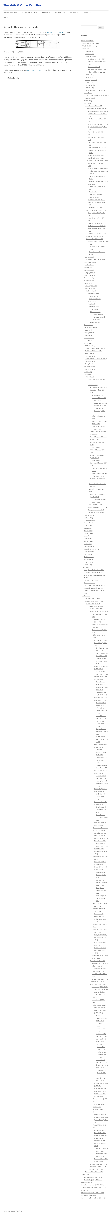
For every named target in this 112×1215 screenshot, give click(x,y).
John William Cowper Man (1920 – (102, 1054)
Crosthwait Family (89, 520)
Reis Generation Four (35, 70)
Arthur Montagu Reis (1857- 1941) (97, 108)
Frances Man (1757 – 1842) (98, 1164)
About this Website (10, 13)
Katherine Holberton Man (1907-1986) (101, 752)
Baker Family (88, 101)
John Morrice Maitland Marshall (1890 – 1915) (101, 882)
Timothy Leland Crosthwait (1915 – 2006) (102, 809)
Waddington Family (91, 80)
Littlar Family (88, 565)
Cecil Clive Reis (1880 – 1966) (97, 148)
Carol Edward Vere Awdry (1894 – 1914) (93, 1188)
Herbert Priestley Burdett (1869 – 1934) (93, 1198)
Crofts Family (88, 340)
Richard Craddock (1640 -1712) (95, 90)
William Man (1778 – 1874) (100, 966)
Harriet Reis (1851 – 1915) (94, 236)
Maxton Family (90, 85)
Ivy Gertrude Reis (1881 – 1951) (98, 111)
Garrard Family (88, 559)
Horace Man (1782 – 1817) (100, 979)
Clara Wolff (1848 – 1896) (96, 512)
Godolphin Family (95, 299)
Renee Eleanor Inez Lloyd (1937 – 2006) (102, 710)
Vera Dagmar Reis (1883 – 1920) (98, 223)
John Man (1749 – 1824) (97, 961)
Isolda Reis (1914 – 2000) (95, 208)
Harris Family (88, 283)
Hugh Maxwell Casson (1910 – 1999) (100, 796)
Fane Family (91, 304)
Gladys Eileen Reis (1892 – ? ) (97, 226)
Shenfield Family (89, 552)
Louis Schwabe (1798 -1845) (98, 387)
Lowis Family (88, 343)
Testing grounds (86, 1182)
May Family (89, 374)
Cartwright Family (95, 322)
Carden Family (88, 533)
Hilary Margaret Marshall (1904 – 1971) (101, 898)
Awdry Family (88, 528)
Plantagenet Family (99, 317)
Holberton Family (89, 366)
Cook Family (97, 400)
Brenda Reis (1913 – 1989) (96, 158)
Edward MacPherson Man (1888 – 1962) (101, 1018)
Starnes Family (99, 914)
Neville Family (93, 309)
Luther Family (89, 265)
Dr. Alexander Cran (96, 194)
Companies (87, 13)
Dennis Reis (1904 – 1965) (96, 155)
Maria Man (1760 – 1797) (98, 1167)
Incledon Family (91, 291)
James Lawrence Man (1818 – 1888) (92, 1185)
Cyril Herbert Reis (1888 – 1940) (98, 181)
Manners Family (95, 312)
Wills (85, 593)
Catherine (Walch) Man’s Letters (94, 591)
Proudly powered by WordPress (13, 1211)
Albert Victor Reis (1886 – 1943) (98, 168)
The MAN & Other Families (22, 5)
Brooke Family (88, 541)
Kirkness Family (89, 278)
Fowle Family (88, 267)
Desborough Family (90, 262)
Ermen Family (96, 460)
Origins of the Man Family (90, 43)
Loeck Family (88, 372)
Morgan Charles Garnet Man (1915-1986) (102, 731)
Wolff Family (90, 377)
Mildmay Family (94, 307)
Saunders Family (89, 270)
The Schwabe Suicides (96, 505)
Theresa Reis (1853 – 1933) (94, 239)
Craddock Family (89, 51)
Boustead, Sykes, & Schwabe (93, 1180)
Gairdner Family (90, 361)
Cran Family (93, 192)
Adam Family (88, 93)
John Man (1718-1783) (96, 609)
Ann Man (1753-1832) (97, 982)
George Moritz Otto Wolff (96, 510)
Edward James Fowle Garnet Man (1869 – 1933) (101, 642)
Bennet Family (95, 197)
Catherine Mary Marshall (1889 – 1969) (101, 874)
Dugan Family (92, 184)
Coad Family (88, 525)
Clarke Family (88, 335)
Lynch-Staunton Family (91, 549)
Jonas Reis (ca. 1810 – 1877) (93, 106)
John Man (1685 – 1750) (95, 606)
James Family (88, 536)
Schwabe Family (93, 385)
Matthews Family (89, 346)
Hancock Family (90, 356)
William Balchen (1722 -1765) (97, 72)
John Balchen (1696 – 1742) (96, 59)
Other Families (60, 13)
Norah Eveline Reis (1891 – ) (96, 200)
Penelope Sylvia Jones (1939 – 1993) (102, 760)
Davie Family (92, 301)
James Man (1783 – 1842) (100, 987)
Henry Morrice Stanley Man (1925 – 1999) (102, 739)
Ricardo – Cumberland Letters (93, 572)
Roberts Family (89, 523)
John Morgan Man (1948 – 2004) (101, 723)
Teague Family (89, 353)
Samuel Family (89, 257)
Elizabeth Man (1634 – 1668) (94, 1172)
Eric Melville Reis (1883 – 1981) (97, 234)
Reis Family (87, 103)
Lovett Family (93, 296)
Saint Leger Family (97, 314)
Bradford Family (89, 280)
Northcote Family (93, 294)
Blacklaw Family (89, 557)
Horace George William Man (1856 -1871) (100, 919)
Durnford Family (89, 546)
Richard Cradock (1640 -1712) (93, 1177)
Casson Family (88, 518)
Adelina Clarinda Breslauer (56, 32)
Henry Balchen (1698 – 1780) (97, 69)
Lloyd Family (88, 554)
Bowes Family (89, 75)
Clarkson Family (90, 369)
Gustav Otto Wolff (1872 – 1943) (98, 507)
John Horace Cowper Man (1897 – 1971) (101, 1046)
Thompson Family (89, 98)
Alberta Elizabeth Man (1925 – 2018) (92, 1193)
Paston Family (96, 320)
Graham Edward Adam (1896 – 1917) (96, 95)
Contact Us (8, 18)
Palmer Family (89, 88)
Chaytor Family (90, 82)
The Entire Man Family (29, 13)
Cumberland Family (94, 67)
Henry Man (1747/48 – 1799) (99, 611)
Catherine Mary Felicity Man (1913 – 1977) (102, 661)
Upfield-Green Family (90, 327)
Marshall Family (89, 338)
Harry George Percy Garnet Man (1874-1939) (100, 937)
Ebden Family (88, 539)
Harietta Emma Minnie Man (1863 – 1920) (100, 851)
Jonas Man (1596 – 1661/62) (92, 598)
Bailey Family (89, 364)
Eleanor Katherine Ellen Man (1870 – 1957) (100, 950)
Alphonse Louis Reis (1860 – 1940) (97, 161)
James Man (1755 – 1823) (98, 984)
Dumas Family (88, 325)
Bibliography (74, 13)
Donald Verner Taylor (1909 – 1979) (101, 1072)
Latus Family (89, 77)
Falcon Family (96, 447)
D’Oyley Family (90, 273)
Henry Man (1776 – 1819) (100, 963)
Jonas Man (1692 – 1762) (95, 1169)
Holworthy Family (89, 275)
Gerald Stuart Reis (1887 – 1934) (98, 124)
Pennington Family (91, 286)
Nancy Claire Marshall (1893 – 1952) (101, 890)
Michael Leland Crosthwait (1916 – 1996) (102, 817)
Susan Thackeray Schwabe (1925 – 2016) (99, 410)
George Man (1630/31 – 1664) (94, 601)
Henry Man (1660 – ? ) (93, 604)
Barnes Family (89, 54)
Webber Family (90, 288)
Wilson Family (88, 531)
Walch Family (88, 330)
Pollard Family (88, 562)
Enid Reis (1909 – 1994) (88, 1195)
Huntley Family (89, 333)
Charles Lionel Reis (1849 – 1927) (96, 210)
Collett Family (89, 515)
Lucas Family (88, 544)
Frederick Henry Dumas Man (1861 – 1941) (100, 1143)
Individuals (46, 13)
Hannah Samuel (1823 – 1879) (96, 260)
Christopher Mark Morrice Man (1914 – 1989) (102, 783)
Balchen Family (91, 56)
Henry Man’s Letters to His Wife (94, 570)
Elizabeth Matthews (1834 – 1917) (96, 359)
